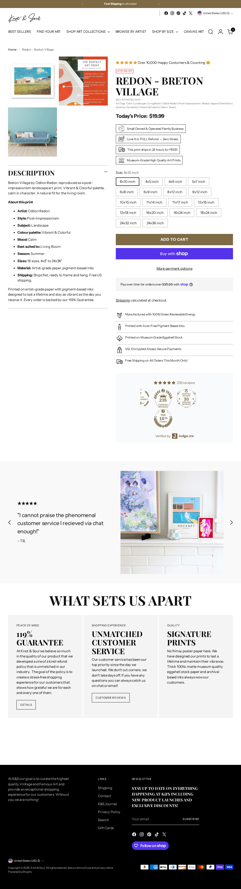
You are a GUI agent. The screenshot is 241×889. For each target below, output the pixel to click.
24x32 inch (128, 223)
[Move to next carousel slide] (231, 522)
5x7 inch (198, 181)
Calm (129, 103)
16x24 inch (181, 213)
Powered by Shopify (20, 871)
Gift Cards (106, 828)
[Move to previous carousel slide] (9, 522)
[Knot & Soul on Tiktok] (184, 13)
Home (12, 49)
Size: (127, 173)
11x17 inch (180, 202)
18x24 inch (208, 213)
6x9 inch (150, 192)
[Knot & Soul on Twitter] (191, 13)
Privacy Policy (109, 812)
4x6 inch (175, 181)
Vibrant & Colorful (149, 107)
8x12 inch (174, 192)
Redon (205, 103)
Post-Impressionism (190, 103)
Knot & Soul (38, 867)
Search (103, 820)
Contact (104, 796)
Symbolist (132, 107)
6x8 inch (127, 192)
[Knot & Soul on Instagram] (172, 13)
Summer (120, 107)
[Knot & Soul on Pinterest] (178, 13)
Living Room (154, 103)
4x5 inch (152, 181)
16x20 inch (155, 213)
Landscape (140, 103)
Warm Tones (168, 107)
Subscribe (191, 819)
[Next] (158, 4)
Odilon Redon (170, 103)
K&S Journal (107, 804)
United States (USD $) (216, 13)
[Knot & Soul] (24, 18)
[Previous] (82, 4)
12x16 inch (206, 202)
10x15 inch (128, 202)
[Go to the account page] (220, 32)
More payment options (175, 268)
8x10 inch (127, 181)
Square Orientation (221, 103)
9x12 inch (199, 192)
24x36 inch (155, 223)
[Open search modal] (210, 32)
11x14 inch (154, 202)
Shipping (123, 300)
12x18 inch (128, 213)
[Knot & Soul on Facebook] (166, 13)
